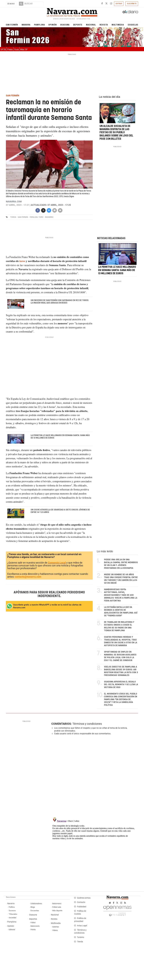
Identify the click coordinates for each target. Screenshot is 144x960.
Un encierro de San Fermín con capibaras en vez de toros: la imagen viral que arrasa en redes (60, 301)
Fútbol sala (56, 907)
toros (13, 217)
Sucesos (12, 911)
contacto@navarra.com (28, 576)
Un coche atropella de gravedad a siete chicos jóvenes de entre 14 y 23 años (60, 511)
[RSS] (125, 902)
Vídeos (55, 930)
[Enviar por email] (54, 210)
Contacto (81, 902)
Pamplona (39, 24)
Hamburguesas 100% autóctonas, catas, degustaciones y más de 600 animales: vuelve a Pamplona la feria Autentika (120, 595)
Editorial (12, 929)
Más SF (24, 49)
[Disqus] (93, 776)
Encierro (49, 217)
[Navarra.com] (72, 11)
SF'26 (3, 49)
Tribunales (13, 914)
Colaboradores (36, 903)
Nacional (91, 24)
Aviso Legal (82, 925)
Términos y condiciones (87, 723)
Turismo (80, 937)
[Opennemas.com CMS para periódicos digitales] (117, 910)
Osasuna (65, 24)
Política (12, 907)
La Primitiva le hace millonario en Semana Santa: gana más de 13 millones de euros (60, 436)
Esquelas (133, 24)
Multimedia (118, 24)
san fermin (23, 217)
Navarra (26, 24)
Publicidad (81, 906)
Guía (16, 49)
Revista (104, 24)
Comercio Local (57, 562)
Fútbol (33, 922)
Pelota (33, 929)
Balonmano (56, 903)
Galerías (55, 927)
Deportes (33, 919)
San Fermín (12, 24)
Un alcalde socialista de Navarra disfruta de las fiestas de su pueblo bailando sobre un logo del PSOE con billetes (116, 132)
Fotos (10, 49)
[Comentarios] (60, 210)
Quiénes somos (83, 898)
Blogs (33, 907)
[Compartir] (37, 210)
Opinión (52, 24)
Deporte (78, 24)
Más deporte (57, 911)
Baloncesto (35, 926)
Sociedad (12, 918)
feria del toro (36, 217)
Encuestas (35, 911)
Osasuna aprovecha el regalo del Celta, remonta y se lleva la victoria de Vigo (121, 684)
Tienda (80, 941)
